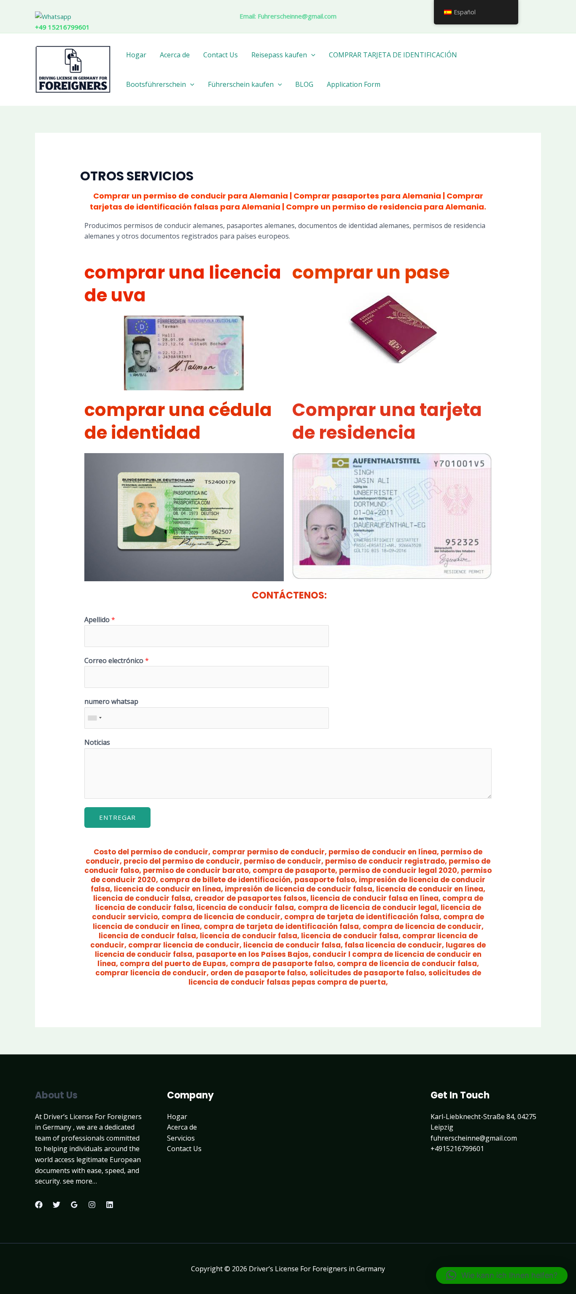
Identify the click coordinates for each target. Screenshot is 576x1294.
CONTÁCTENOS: (288, 595)
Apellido (99, 619)
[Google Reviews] (74, 1204)
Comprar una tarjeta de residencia (387, 421)
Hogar (136, 54)
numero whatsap (111, 701)
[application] (311, 54)
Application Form (353, 84)
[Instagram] (92, 1204)
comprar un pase (370, 272)
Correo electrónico (116, 660)
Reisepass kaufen (279, 54)
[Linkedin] (109, 1204)
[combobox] (94, 718)
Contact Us (220, 54)
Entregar (117, 817)
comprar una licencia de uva (182, 284)
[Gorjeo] (56, 1204)
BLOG (304, 84)
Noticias (97, 742)
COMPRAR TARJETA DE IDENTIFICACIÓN (393, 54)
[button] (502, 1275)
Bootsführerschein (156, 84)
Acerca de (175, 54)
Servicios (181, 1138)
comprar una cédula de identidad (178, 421)
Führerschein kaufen (241, 84)
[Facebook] (39, 1204)
